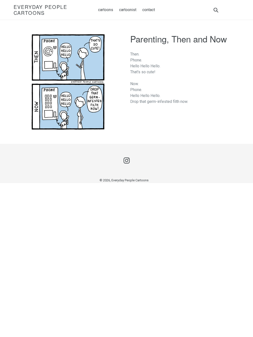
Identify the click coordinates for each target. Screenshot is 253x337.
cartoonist (127, 9)
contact (148, 9)
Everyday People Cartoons (40, 10)
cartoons (105, 9)
